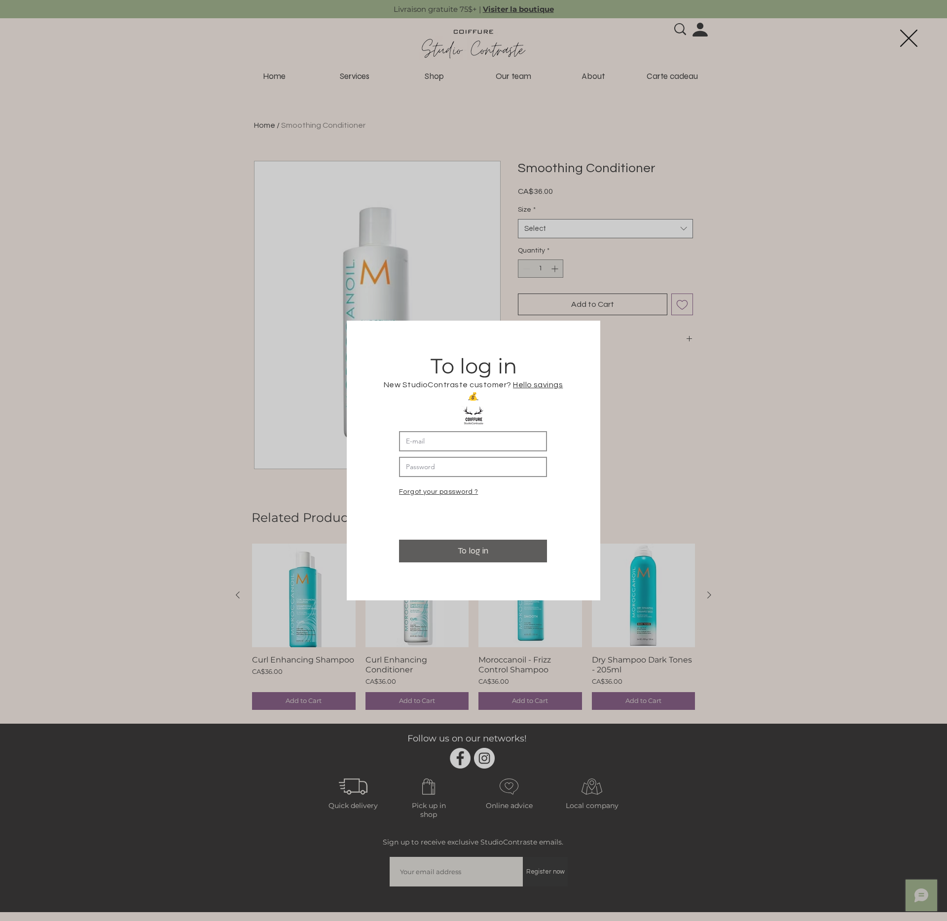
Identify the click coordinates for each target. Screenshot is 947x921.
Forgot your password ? (438, 491)
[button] (908, 38)
